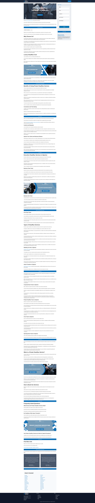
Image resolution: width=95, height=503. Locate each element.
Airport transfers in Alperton (27, 266)
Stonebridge (30, 447)
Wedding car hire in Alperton (27, 249)
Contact (70, 1)
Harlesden (26, 487)
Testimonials (39, 497)
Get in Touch (40, 116)
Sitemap (57, 498)
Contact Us (40, 271)
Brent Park (26, 481)
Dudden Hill (26, 489)
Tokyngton (34, 447)
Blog (38, 498)
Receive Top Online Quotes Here (40, 210)
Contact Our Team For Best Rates (40, 83)
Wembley (27, 447)
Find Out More (40, 339)
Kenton (41, 476)
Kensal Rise (42, 484)
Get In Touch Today (40, 27)
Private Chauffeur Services (29, 20)
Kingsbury (41, 478)
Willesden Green (42, 477)
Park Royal (37, 447)
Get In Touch (64, 31)
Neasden (26, 488)
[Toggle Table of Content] (31, 30)
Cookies (57, 496)
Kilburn (41, 489)
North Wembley (27, 483)
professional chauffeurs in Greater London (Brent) (33, 122)
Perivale (25, 447)
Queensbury (42, 485)
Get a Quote (40, 152)
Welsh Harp (41, 483)
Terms (56, 497)
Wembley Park (26, 482)
